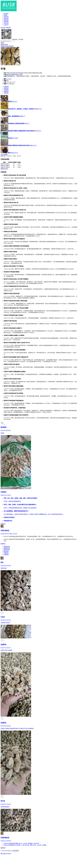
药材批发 (11, 46)
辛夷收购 (6, 89)
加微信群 (8, 27)
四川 (18, 74)
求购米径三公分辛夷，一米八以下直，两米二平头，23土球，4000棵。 (25, 845)
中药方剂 (6, 23)
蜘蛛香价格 (7, 548)
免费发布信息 (4, 44)
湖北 (10, 74)
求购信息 (6, 18)
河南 (7, 74)
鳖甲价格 (6, 551)
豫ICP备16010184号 (6, 853)
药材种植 (6, 21)
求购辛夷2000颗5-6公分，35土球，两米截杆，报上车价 (21, 843)
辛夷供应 (6, 88)
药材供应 (6, 16)
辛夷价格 (6, 86)
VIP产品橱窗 (4, 154)
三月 (10, 79)
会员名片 (6, 24)
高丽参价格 (7, 546)
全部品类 (6, 13)
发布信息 (3, 27)
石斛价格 (6, 554)
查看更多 (3, 523)
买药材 (2, 46)
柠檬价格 (6, 553)
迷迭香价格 (7, 549)
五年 (7, 80)
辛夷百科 (6, 93)
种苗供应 (6, 20)
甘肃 (15, 74)
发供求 (6, 46)
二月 (7, 79)
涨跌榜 (5, 15)
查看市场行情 (4, 168)
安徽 (21, 74)
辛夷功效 (6, 91)
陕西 (13, 74)
